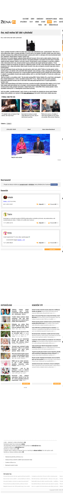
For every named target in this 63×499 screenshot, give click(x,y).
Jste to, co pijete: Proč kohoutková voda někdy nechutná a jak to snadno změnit (45, 486)
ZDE (25, 442)
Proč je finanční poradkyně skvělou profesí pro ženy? (15, 484)
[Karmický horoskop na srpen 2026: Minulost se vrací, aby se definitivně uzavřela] (31, 105)
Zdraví (49, 22)
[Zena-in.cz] (9, 22)
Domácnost (40, 19)
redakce (23, 444)
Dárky (32, 19)
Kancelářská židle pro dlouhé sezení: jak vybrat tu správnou (45, 484)
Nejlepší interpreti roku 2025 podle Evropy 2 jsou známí (16, 486)
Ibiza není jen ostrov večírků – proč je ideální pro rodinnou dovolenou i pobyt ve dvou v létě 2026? (17, 479)
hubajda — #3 (21, 240)
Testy (31, 22)
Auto (55, 22)
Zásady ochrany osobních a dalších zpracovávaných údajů (18, 460)
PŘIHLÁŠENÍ (31, 184)
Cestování (25, 19)
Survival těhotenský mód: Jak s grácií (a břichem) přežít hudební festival (17, 476)
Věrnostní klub (53, 25)
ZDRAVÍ (9, 123)
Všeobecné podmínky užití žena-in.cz (14, 457)
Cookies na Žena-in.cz (10, 462)
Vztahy (43, 22)
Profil (40, 25)
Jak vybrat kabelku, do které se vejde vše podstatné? (16, 481)
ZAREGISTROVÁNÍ (24, 184)
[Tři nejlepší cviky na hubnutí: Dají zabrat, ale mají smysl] (10, 105)
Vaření (37, 22)
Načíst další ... (52, 249)
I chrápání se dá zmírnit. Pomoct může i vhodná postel (44, 476)
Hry (45, 25)
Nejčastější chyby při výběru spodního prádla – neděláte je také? (45, 481)
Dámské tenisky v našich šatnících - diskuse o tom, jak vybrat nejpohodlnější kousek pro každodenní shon (45, 479)
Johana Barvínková (50, 129)
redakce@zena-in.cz (36, 445)
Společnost (23, 22)
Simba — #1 (6, 201)
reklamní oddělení (37, 450)
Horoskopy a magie (51, 19)
